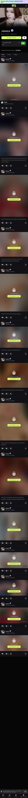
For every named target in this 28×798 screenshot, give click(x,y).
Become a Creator (23, 796)
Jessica (7, 59)
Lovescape (11, 1)
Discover (9, 796)
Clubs (3, 796)
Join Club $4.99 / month (14, 85)
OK (25, 791)
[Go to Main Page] (14, 6)
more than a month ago (10, 60)
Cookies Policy (18, 790)
